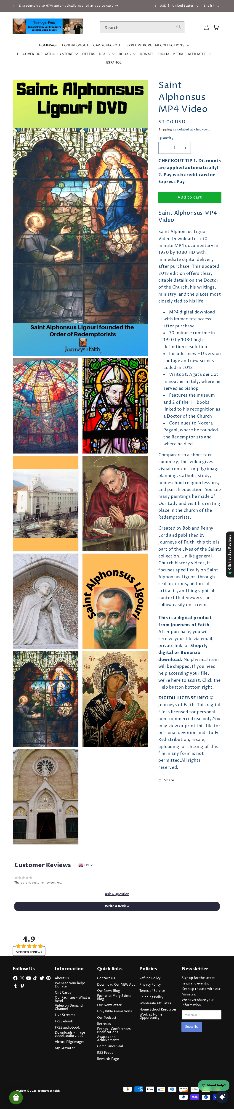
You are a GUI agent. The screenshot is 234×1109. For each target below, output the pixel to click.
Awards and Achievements (108, 1038)
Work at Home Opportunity (150, 1016)
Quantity (166, 138)
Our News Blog (108, 990)
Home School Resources (158, 1009)
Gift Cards (63, 992)
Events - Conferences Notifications (114, 1030)
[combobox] (142, 27)
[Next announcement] (155, 6)
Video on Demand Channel (69, 1007)
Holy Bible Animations (114, 1011)
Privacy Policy (150, 984)
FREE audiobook (67, 1027)
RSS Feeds (105, 1052)
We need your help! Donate (70, 985)
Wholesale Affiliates (155, 1003)
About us (62, 978)
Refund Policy (150, 978)
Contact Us (106, 978)
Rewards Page (108, 1059)
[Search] (178, 27)
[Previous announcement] (14, 6)
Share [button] (169, 780)
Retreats (104, 1024)
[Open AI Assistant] (222, 1097)
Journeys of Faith (49, 1091)
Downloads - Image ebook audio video (70, 1034)
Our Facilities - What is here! (72, 999)
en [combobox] (86, 865)
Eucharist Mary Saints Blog (114, 997)
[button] (157, 45)
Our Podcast (107, 1017)
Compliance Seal (110, 1046)
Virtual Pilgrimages (69, 1042)
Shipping (165, 129)
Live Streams (65, 1015)
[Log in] (206, 27)
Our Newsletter (109, 1005)
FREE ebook (64, 1021)
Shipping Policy (151, 997)
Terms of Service (152, 990)
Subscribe (191, 1026)
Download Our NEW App (116, 984)
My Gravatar (65, 1048)
